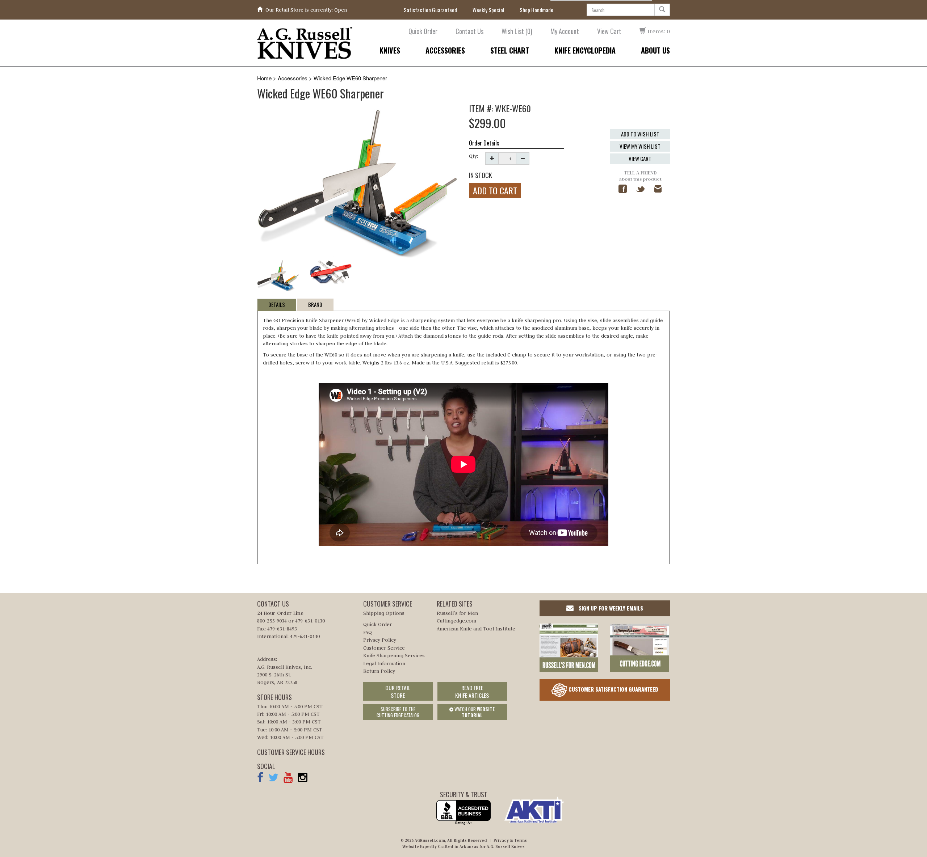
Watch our (474, 712)
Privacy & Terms (510, 840)
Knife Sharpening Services (394, 655)
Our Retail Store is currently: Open (306, 10)
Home (264, 78)
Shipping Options (383, 613)
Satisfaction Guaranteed (430, 10)
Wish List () (517, 31)
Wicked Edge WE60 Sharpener (350, 78)
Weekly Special (488, 10)
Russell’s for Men (457, 613)
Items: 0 (658, 31)
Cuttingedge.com (456, 620)
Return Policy (379, 671)
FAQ (367, 632)
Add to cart (495, 190)
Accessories (292, 78)
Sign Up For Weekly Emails (610, 608)
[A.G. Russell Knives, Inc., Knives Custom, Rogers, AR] (463, 812)
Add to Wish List (640, 134)
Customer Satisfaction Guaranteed (612, 689)
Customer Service (384, 648)
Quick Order (422, 31)
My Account (564, 31)
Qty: (473, 156)
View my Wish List (640, 146)
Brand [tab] (315, 304)
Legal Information (384, 663)
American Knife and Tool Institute (476, 628)
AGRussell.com (430, 840)
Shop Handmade (536, 10)
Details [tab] (276, 304)
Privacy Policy (379, 640)
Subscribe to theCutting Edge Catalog (398, 712)
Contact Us (469, 31)
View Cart (609, 31)
